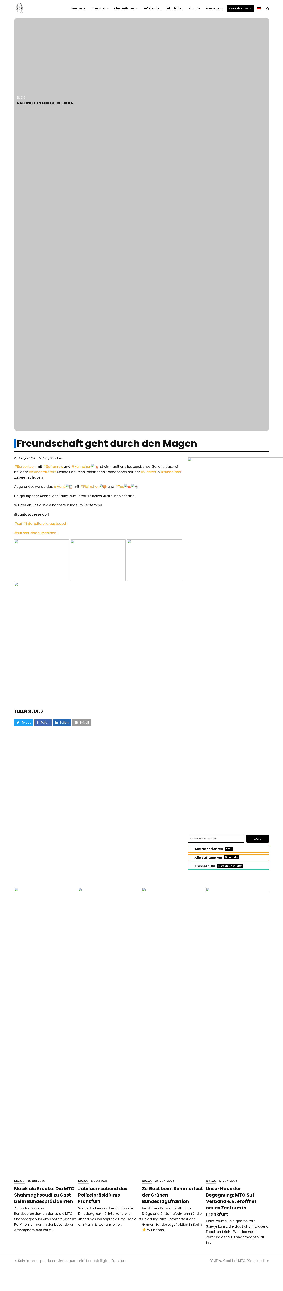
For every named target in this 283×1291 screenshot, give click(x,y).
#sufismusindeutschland (35, 533)
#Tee (119, 486)
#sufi (18, 523)
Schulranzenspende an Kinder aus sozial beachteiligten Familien (71, 1260)
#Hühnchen (81, 466)
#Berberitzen (25, 466)
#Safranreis (53, 466)
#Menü (60, 486)
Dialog (46, 458)
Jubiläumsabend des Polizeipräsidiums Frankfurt (102, 1194)
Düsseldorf (56, 458)
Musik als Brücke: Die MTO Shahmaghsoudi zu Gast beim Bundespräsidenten (44, 1194)
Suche (257, 838)
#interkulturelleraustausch (45, 523)
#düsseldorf (171, 472)
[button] (268, 8)
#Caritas (148, 472)
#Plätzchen (90, 486)
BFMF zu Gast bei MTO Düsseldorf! (237, 1260)
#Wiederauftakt (42, 472)
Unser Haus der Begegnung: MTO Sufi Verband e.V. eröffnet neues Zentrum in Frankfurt (231, 1201)
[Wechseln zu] (259, 8)
